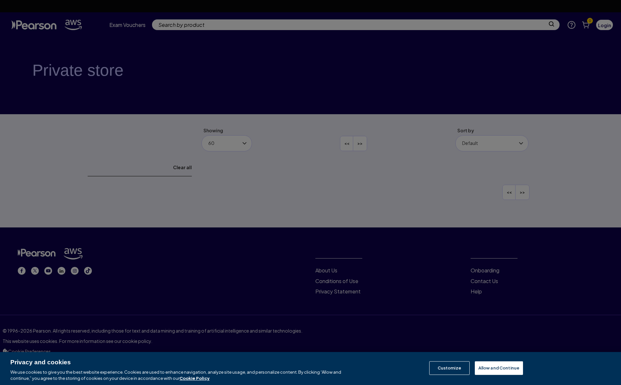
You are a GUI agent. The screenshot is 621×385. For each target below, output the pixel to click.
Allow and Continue (498, 367)
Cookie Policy (195, 378)
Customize (449, 367)
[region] (310, 368)
